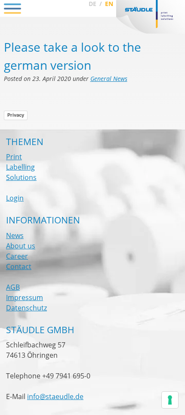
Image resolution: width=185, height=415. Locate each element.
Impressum (24, 297)
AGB (13, 287)
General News (108, 78)
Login (15, 198)
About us (20, 246)
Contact (18, 266)
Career (17, 256)
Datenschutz (26, 308)
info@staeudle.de (55, 396)
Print (14, 156)
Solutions (21, 177)
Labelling (20, 167)
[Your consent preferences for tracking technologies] (170, 400)
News (15, 235)
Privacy (15, 115)
